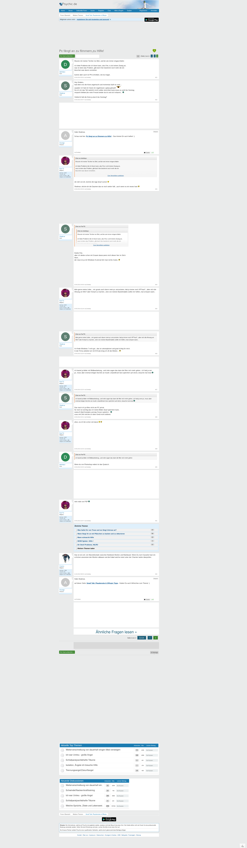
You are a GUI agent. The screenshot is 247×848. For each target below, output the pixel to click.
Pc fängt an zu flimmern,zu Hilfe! (81, 50)
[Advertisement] (116, 484)
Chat (109, 10)
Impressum (92, 835)
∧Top (242, 845)
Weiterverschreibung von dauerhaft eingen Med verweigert (93, 749)
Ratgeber (101, 10)
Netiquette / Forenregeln (128, 835)
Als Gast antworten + (67, 56)
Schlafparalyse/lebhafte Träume (80, 759)
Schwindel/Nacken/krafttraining (80, 790)
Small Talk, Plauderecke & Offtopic (96, 814)
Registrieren (143, 10)
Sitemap (138, 835)
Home (63, 10)
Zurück (141, 637)
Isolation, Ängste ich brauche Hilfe (82, 764)
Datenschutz (100, 835)
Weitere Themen (78, 814)
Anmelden (154, 10)
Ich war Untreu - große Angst (79, 754)
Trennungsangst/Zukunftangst (79, 770)
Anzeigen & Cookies (110, 835)
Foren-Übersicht (65, 814)
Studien (129, 10)
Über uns (85, 835)
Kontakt (79, 835)
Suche (93, 10)
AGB (119, 835)
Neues (71, 10)
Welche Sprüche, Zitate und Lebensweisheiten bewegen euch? (95, 805)
